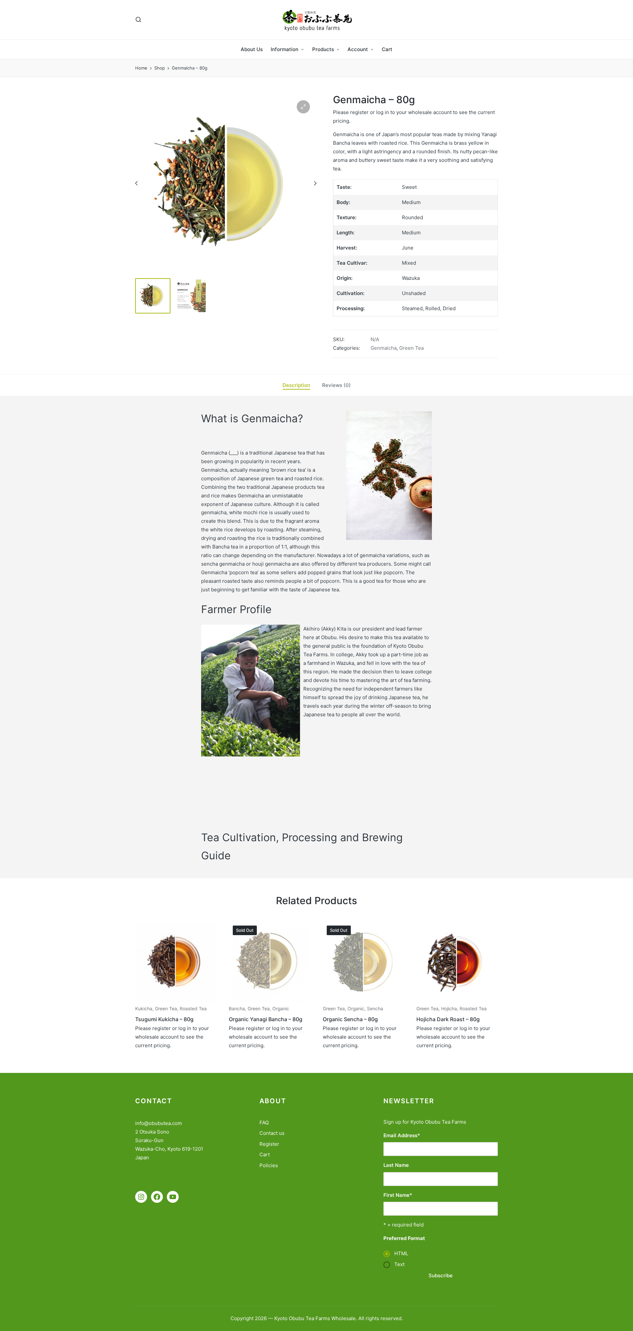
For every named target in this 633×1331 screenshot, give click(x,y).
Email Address (401, 1135)
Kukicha (143, 1008)
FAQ (264, 1122)
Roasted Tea (193, 1008)
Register (269, 1144)
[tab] (296, 385)
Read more (175, 1001)
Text (399, 1264)
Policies (268, 1165)
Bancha (237, 1008)
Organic (280, 1008)
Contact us (272, 1133)
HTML (401, 1253)
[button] (303, 106)
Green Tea (411, 348)
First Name (397, 1195)
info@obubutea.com (158, 1123)
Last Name (396, 1165)
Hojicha (449, 1008)
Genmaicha (384, 348)
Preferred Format (404, 1238)
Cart (264, 1154)
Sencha (375, 1008)
